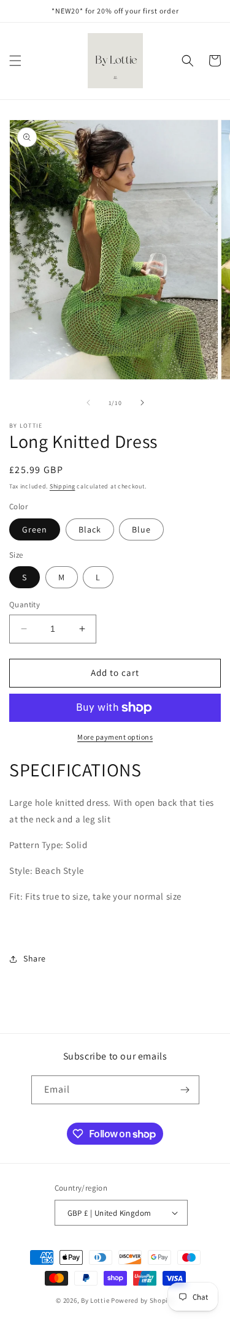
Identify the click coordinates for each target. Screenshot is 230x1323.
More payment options (115, 736)
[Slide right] (142, 402)
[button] (15, 60)
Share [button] (34, 958)
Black (90, 529)
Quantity (24, 604)
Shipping (62, 486)
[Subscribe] (185, 1089)
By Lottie (95, 1300)
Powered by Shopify (142, 1300)
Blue (141, 529)
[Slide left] (88, 402)
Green (34, 529)
